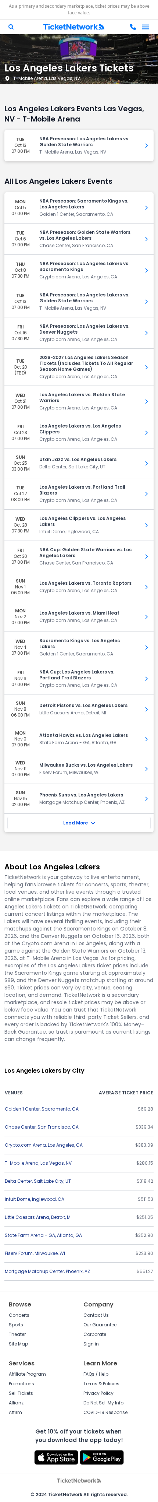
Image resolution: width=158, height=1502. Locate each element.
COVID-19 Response (105, 1412)
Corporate (94, 1334)
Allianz (16, 1403)
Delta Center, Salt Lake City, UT (38, 1181)
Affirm (15, 1412)
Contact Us (96, 1315)
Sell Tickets (21, 1393)
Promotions (21, 1383)
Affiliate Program (27, 1374)
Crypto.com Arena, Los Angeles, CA (44, 1145)
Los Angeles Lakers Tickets (69, 68)
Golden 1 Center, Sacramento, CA (42, 1109)
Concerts (19, 1315)
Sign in (91, 1344)
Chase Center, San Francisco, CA (42, 1127)
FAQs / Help (95, 1374)
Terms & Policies (101, 1383)
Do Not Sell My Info (103, 1403)
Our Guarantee (99, 1325)
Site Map (18, 1344)
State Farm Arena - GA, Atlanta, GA (43, 1235)
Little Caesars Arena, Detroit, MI (38, 1217)
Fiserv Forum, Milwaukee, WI (35, 1253)
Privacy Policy (98, 1393)
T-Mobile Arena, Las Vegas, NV (46, 78)
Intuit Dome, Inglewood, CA (34, 1199)
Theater (17, 1334)
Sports (16, 1325)
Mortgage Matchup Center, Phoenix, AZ (47, 1271)
